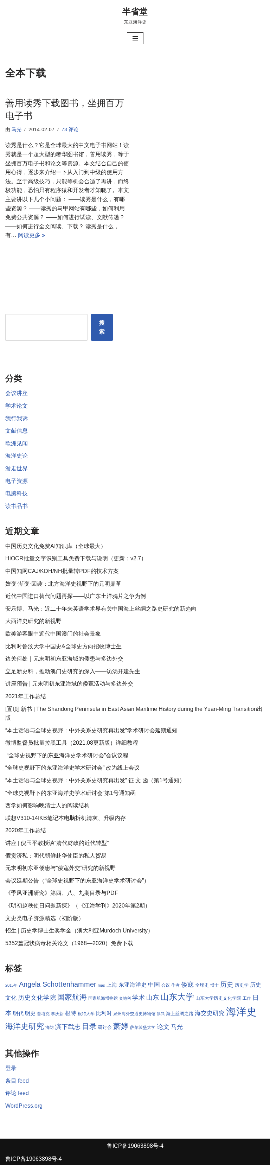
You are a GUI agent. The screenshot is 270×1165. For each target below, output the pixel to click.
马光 (16, 129)
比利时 (104, 1013)
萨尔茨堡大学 (142, 1027)
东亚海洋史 (132, 985)
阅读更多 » (31, 235)
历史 (226, 984)
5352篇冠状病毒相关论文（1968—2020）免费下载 (69, 943)
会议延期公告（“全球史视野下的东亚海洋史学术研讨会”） (77, 881)
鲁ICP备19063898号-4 (135, 1146)
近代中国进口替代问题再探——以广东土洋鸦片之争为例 (75, 596)
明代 (18, 1013)
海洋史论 (16, 456)
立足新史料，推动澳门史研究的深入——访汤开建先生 (72, 671)
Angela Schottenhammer (57, 984)
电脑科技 (16, 493)
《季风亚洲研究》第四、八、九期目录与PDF (61, 893)
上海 (112, 985)
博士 (214, 985)
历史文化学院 (37, 997)
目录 (89, 1026)
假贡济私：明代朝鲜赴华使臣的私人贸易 (56, 856)
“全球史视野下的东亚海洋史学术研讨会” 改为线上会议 (72, 768)
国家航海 (72, 997)
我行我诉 (16, 418)
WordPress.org (24, 1106)
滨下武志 (68, 1026)
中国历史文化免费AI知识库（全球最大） (55, 546)
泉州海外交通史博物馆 (134, 1013)
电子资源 (16, 481)
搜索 (102, 327)
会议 (165, 985)
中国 (154, 984)
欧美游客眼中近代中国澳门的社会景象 (53, 634)
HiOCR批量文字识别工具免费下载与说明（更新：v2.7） (76, 558)
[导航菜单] (135, 38)
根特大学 (86, 1013)
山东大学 (177, 996)
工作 (247, 998)
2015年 (11, 985)
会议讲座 (16, 393)
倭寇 (187, 984)
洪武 (161, 1014)
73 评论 (70, 129)
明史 (30, 1013)
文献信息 (16, 431)
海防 (49, 1027)
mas (101, 985)
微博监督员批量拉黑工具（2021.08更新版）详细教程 (71, 743)
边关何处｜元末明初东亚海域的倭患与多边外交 (64, 659)
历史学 (242, 985)
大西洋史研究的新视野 (33, 621)
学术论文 (16, 406)
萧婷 (121, 1026)
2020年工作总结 (25, 830)
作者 (175, 985)
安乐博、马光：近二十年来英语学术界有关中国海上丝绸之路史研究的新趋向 (101, 609)
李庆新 (57, 1013)
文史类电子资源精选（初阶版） (44, 918)
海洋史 (241, 1011)
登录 (11, 1068)
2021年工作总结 (25, 696)
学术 (138, 997)
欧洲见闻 (16, 443)
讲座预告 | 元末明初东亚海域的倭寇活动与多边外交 (69, 684)
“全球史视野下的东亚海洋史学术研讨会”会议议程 (66, 755)
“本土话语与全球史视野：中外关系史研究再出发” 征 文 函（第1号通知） (95, 780)
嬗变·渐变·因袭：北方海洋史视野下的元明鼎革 (63, 584)
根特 (70, 1013)
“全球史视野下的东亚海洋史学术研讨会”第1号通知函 (70, 793)
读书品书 (16, 506)
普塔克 (43, 1013)
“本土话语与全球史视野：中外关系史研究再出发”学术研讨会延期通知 (91, 730)
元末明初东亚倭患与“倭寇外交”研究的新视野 (60, 868)
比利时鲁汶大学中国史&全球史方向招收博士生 (63, 646)
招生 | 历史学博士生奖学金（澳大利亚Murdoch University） (79, 931)
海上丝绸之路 (179, 1013)
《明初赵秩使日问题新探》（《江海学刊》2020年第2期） (77, 906)
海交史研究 (210, 1013)
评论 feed (17, 1093)
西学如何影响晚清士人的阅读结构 (47, 805)
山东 (152, 997)
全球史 (202, 985)
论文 (163, 1026)
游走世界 (16, 468)
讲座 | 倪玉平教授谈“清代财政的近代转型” (57, 843)
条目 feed (17, 1081)
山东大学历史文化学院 (218, 998)
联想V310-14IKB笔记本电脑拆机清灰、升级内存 (65, 818)
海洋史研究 (24, 1026)
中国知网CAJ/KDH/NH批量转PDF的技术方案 (62, 571)
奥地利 (125, 998)
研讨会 (105, 1027)
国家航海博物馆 (103, 998)
